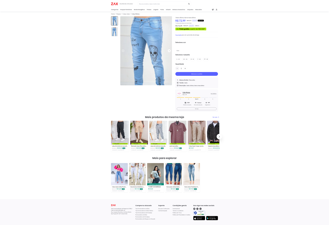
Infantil (168, 9)
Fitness (149, 9)
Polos (162, 9)
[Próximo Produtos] (219, 136)
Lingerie (155, 9)
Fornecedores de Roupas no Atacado (145, 219)
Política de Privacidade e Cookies (181, 214)
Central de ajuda (162, 210)
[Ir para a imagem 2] (114, 31)
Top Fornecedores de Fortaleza (143, 212)
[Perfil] (216, 9)
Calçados (190, 9)
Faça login (178, 35)
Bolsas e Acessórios (179, 9)
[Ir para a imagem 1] (114, 20)
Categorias (114, 9)
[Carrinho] (212, 9)
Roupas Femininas (126, 9)
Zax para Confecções (164, 208)
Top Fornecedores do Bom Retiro (144, 210)
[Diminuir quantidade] (177, 68)
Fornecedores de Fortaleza (142, 217)
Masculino (198, 9)
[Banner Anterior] (123, 50)
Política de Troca (177, 212)
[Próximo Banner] (169, 50)
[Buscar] (189, 3)
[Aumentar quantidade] (185, 68)
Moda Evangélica (139, 9)
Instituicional (176, 208)
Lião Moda (186, 92)
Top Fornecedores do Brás (142, 208)
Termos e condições (178, 210)
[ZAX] (114, 4)
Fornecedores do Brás (141, 214)
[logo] (121, 205)
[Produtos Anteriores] (109, 136)
